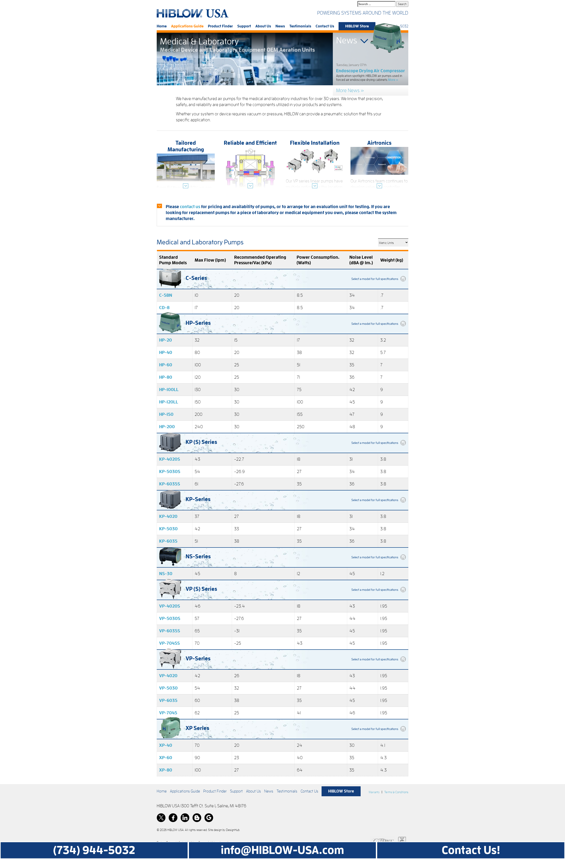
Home (162, 26)
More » (393, 80)
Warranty (374, 792)
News (280, 26)
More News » (350, 90)
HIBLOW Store (357, 26)
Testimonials (300, 26)
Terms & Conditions (396, 792)
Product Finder (220, 26)
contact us (190, 206)
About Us (263, 26)
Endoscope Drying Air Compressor (370, 70)
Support (244, 26)
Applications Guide (187, 26)
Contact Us (325, 26)
